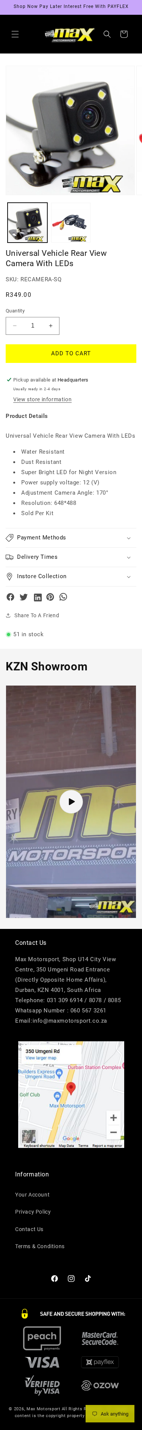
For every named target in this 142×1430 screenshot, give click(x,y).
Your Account (32, 1195)
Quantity (15, 311)
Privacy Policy (33, 1212)
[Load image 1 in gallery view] (27, 223)
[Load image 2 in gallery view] (71, 223)
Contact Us (29, 1229)
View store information (42, 399)
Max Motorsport (44, 1408)
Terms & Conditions (40, 1246)
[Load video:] (71, 802)
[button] (15, 34)
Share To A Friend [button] (36, 615)
